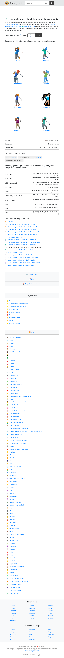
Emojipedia (13, 620)
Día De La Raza (13, 417)
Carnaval (11, 358)
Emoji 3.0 (50, 629)
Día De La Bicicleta (14, 419)
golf (7, 157)
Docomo (32, 618)
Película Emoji (12, 540)
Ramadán (11, 546)
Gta (9, 464)
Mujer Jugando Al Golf (13, 252)
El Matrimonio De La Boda (16, 443)
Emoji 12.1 (32, 634)
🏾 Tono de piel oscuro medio (13, 26)
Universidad (12, 570)
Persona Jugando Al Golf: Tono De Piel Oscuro (21, 234)
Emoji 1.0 (13, 629)
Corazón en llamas (13, 312)
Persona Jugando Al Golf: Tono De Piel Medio (20, 229)
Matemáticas (12, 511)
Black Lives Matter (14, 352)
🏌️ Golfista (51, 24)
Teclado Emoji (32, 274)
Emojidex (32, 613)
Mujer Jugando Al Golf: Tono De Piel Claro (19, 255)
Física (10, 461)
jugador (38, 157)
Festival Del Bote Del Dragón (17, 449)
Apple (18, 60)
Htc (51, 613)
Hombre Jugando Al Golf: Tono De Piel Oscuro (21, 250)
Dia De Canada (13, 390)
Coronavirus (12, 381)
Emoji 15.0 (51, 637)
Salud (10, 552)
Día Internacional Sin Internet (17, 428)
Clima (10, 372)
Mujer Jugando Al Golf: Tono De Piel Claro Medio (21, 257)
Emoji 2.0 (32, 629)
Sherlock (11, 558)
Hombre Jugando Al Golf (14, 237)
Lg (13, 615)
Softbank (50, 615)
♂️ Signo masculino (28, 26)
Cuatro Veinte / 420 (14, 384)
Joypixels (46, 130)
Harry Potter (12, 484)
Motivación (11, 522)
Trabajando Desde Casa (16, 567)
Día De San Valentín (14, 408)
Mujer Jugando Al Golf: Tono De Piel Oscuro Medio (22, 262)
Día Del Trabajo (13, 425)
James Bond (12, 496)
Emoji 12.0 (13, 634)
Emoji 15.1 (13, 639)
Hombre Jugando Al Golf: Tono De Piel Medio (20, 245)
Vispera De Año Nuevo (15, 578)
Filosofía (11, 458)
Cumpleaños (12, 387)
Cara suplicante (12, 309)
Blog (32, 279)
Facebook (18, 83)
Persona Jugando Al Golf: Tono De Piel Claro (20, 224)
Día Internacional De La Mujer (17, 402)
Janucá (10, 499)
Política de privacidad (32, 651)
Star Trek (11, 561)
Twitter (46, 83)
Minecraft (11, 520)
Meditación (11, 517)
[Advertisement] (32, 11)
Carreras (11, 361)
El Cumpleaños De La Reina (17, 440)
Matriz (10, 514)
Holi (9, 490)
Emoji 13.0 (51, 634)
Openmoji (13, 613)
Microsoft (46, 107)
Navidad (11, 525)
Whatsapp (18, 130)
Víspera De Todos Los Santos (17, 581)
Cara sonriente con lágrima (16, 306)
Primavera (11, 543)
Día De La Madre (13, 414)
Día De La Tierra (13, 593)
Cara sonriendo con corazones (17, 304)
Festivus (11, 452)
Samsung (18, 107)
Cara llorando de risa (14, 301)
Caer (10, 355)
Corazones (11, 378)
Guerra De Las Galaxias (16, 478)
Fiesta (10, 455)
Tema (32, 332)
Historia (10, 487)
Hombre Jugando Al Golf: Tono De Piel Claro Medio (22, 242)
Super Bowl (12, 564)
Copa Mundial (12, 375)
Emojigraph (16, 3)
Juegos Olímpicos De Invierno (17, 505)
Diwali (10, 399)
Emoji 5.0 (32, 632)
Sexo (10, 555)
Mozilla (32, 615)
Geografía (11, 472)
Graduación (12, 475)
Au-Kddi (13, 618)
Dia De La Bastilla (14, 590)
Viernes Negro (12, 575)
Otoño (10, 531)
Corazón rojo (12, 315)
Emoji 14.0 (32, 637)
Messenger (32, 610)
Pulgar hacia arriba (14, 318)
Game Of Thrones (14, 467)
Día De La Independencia (16, 411)
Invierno (11, 493)
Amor (10, 346)
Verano (10, 573)
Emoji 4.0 (13, 632)
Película (10, 537)
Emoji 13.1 (13, 637)
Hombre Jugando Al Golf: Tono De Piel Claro (20, 239)
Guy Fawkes (12, 481)
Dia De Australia (13, 587)
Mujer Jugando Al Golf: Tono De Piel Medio (20, 260)
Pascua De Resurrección (16, 534)
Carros (10, 364)
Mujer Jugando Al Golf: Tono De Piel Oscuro (20, 265)
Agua (10, 340)
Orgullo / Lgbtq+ (13, 528)
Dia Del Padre (12, 393)
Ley (9, 508)
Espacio (11, 446)
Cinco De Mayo (13, 369)
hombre (13, 157)
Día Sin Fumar (12, 437)
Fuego (10, 320)
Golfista (9, 222)
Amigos (10, 343)
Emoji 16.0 (32, 639)
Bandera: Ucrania (13, 323)
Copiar (38, 34)
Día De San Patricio (14, 405)
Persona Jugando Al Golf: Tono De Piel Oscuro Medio (23, 232)
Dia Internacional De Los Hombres (19, 396)
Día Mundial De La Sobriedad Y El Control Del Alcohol (25, 431)
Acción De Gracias (14, 337)
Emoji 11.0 (51, 632)
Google (46, 60)
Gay (9, 469)
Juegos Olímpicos (14, 502)
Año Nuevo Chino (14, 584)
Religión (11, 549)
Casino (10, 367)
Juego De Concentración (32, 284)
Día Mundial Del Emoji (15, 434)
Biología (11, 349)
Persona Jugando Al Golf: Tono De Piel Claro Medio (22, 227)
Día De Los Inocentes (15, 422)
